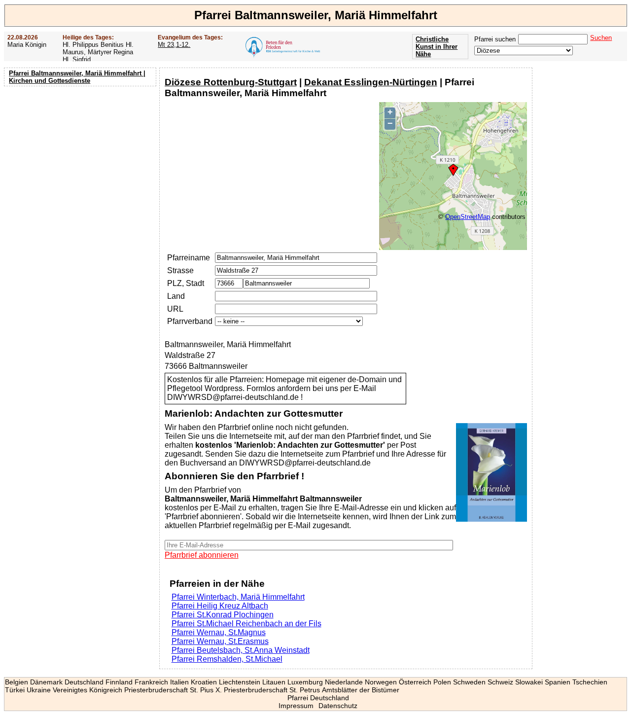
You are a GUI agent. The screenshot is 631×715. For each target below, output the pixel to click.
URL (175, 309)
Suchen (601, 37)
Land (176, 296)
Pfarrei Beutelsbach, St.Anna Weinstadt (241, 650)
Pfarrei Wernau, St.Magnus (219, 632)
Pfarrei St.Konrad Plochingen (223, 614)
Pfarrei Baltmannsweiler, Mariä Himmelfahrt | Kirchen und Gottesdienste (77, 77)
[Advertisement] (81, 152)
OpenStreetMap (467, 216)
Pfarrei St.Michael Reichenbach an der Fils (246, 623)
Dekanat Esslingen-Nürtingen (370, 82)
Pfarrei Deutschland (318, 698)
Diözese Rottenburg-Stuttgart (231, 82)
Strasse (180, 270)
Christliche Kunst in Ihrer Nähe (436, 47)
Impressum (296, 706)
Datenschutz (337, 706)
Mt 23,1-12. (174, 44)
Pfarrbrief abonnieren (202, 555)
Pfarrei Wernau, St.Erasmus (220, 641)
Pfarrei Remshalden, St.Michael (227, 659)
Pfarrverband (189, 321)
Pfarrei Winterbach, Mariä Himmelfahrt (238, 597)
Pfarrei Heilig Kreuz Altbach (220, 606)
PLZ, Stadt (185, 283)
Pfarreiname (188, 257)
